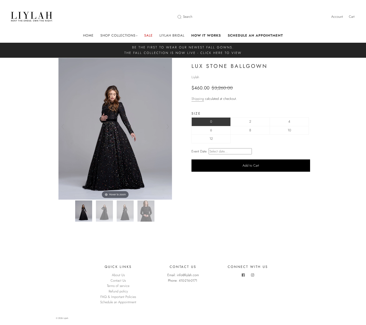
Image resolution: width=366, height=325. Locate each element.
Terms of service (118, 285)
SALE (148, 35)
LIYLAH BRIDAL (171, 35)
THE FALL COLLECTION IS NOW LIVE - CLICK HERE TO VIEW (183, 53)
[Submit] (182, 16)
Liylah (195, 77)
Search (187, 16)
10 (289, 130)
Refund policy (118, 291)
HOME (88, 35)
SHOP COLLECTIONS (118, 35)
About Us (118, 275)
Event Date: (199, 151)
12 (211, 138)
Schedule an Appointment (118, 302)
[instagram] (252, 275)
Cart (352, 16)
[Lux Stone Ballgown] (84, 211)
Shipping (197, 98)
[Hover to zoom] (115, 128)
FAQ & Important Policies (118, 296)
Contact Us (118, 280)
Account (337, 16)
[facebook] (243, 275)
